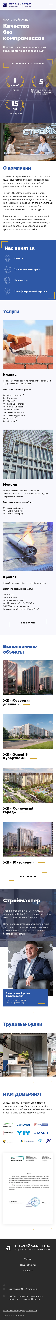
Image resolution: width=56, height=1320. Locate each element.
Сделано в (13, 1316)
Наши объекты (28, 1265)
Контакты (28, 1270)
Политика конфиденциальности (20, 1310)
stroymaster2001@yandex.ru (23, 1289)
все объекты (28, 876)
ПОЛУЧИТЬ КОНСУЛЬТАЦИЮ (28, 63)
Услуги (28, 1259)
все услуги (28, 623)
